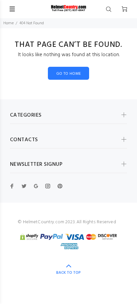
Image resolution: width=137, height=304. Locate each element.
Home (8, 23)
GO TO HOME (68, 73)
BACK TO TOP (68, 272)
